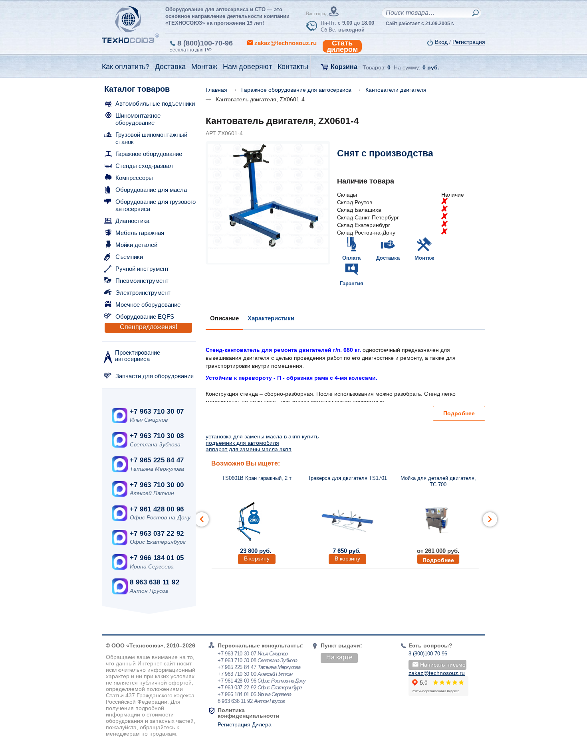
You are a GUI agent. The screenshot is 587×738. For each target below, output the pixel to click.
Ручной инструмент (142, 268)
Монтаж (424, 258)
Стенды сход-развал (144, 165)
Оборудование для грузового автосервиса (155, 205)
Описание (224, 318)
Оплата (351, 258)
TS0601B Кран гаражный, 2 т (257, 478)
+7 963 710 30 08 (157, 436)
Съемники (129, 256)
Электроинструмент (143, 292)
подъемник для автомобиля (242, 443)
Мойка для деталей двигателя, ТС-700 (438, 481)
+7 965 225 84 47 (157, 460)
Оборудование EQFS (144, 316)
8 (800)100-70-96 (205, 43)
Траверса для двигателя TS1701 (347, 478)
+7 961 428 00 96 (157, 509)
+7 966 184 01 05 (157, 558)
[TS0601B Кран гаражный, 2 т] (257, 520)
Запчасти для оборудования (154, 376)
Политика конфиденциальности (249, 713)
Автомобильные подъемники (155, 103)
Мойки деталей (136, 244)
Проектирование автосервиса (137, 355)
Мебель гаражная (139, 232)
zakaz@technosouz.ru (437, 673)
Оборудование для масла (151, 189)
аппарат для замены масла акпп (249, 449)
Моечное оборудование (147, 304)
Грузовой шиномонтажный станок (151, 138)
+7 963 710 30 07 (157, 411)
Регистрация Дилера (245, 724)
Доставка (388, 258)
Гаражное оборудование (148, 153)
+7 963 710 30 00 (157, 485)
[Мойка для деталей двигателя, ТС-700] (438, 520)
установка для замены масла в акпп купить (262, 436)
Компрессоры (134, 177)
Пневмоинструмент (142, 280)
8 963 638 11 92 (154, 582)
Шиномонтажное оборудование (138, 119)
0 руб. (430, 67)
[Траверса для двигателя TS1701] (347, 520)
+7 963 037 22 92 (157, 533)
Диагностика (132, 220)
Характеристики (271, 318)
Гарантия (351, 283)
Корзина (344, 66)
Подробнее (459, 413)
